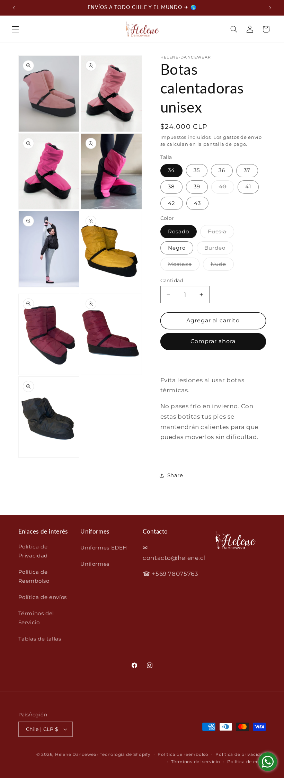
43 (197, 203)
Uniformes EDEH (103, 548)
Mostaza (183, 266)
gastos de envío (242, 137)
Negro (177, 248)
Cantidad (171, 280)
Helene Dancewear (77, 754)
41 (248, 187)
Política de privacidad (240, 754)
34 (171, 170)
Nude (222, 266)
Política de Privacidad (33, 551)
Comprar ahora (213, 341)
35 (197, 170)
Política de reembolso (183, 754)
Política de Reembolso (34, 576)
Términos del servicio (195, 761)
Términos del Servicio (36, 618)
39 (197, 187)
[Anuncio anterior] (13, 7)
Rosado (178, 232)
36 (222, 170)
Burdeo (218, 249)
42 (171, 203)
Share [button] (175, 475)
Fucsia (221, 233)
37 (247, 170)
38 (171, 187)
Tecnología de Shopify (125, 754)
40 (226, 188)
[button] (15, 29)
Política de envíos (42, 597)
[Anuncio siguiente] (270, 7)
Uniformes (94, 564)
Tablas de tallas (39, 639)
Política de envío (246, 761)
